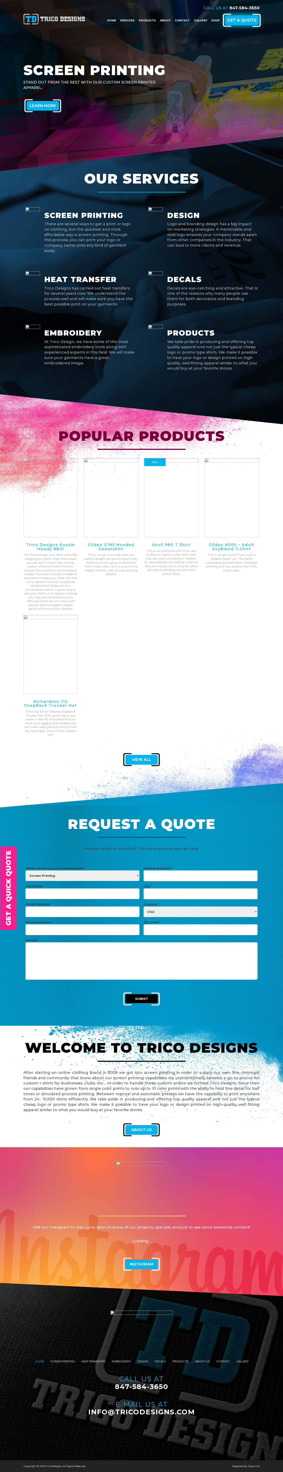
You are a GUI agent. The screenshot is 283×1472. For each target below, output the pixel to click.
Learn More (43, 105)
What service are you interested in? (55, 868)
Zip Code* (152, 922)
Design (143, 1361)
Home (111, 20)
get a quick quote (8, 888)
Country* (151, 904)
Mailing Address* (158, 868)
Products (147, 20)
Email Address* (38, 904)
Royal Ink (254, 1466)
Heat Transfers (93, 1361)
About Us (141, 1130)
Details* (32, 940)
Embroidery (121, 1361)
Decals (160, 1361)
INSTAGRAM (142, 1264)
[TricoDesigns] (54, 18)
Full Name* (34, 886)
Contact (182, 20)
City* (148, 886)
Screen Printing (63, 1361)
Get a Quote (241, 20)
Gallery (200, 20)
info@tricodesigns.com (141, 1412)
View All (141, 759)
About (165, 20)
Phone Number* (38, 922)
